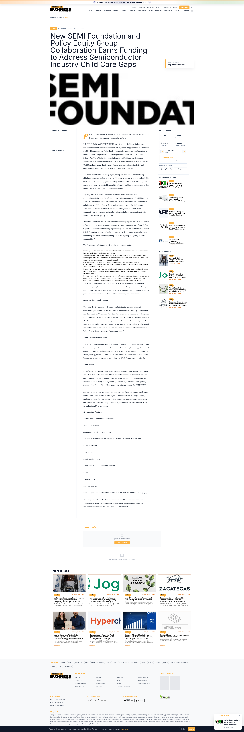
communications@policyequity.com (97, 432)
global (116, 662)
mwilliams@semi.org (91, 459)
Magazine (167, 7)
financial (101, 662)
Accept (191, 729)
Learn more (124, 729)
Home (134, 7)
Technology (168, 10)
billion (70, 662)
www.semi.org (102, 402)
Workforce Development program (133, 290)
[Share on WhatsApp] (171, 169)
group (122, 662)
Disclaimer (99, 687)
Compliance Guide (80, 683)
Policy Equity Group (112, 151)
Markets (133, 10)
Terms (119, 683)
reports (150, 662)
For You (177, 10)
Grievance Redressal (123, 687)
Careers (98, 680)
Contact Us (78, 680)
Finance (124, 10)
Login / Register (122, 542)
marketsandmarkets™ (183, 662)
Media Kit (150, 7)
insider (158, 662)
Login (175, 7)
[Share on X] (161, 169)
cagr (129, 662)
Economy (158, 10)
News (91, 10)
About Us (142, 7)
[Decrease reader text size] (162, 151)
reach (109, 662)
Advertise (120, 677)
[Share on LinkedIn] (166, 169)
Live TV (158, 7)
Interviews (107, 10)
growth (54, 666)
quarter (136, 662)
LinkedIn (141, 358)
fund (60, 666)
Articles (98, 10)
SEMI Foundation (93, 151)
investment (68, 666)
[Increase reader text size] (184, 151)
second (165, 662)
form (86, 662)
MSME (150, 10)
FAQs (118, 680)
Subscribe (184, 7)
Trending (186, 10)
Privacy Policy (100, 683)
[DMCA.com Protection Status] (165, 697)
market (63, 662)
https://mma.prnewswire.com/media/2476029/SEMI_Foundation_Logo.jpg (118, 492)
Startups (116, 10)
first (172, 662)
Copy (181, 169)
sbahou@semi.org (90, 486)
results (93, 662)
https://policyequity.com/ (114, 331)
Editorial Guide (142, 680)
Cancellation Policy (144, 683)
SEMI (122, 283)
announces (78, 662)
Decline (183, 729)
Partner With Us (143, 677)
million (143, 662)
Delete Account (79, 687)
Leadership (142, 10)
